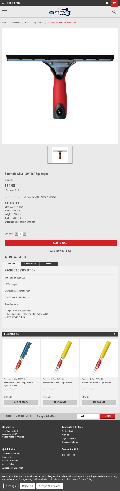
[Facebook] (6, 257)
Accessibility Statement (12, 468)
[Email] (10, 257)
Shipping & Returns (70, 442)
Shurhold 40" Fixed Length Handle (57, 383)
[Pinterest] (24, 257)
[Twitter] (20, 257)
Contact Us (7, 457)
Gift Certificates (68, 431)
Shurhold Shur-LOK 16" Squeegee (62, 23)
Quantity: (9, 233)
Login (64, 438)
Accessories (16, 23)
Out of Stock (21, 402)
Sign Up (72, 438)
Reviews (49, 264)
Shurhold (7, 379)
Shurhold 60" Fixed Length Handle (96, 383)
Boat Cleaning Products (34, 23)
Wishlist (65, 435)
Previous (111, 334)
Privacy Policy (8, 464)
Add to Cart (60, 402)
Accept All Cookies (49, 486)
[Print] (15, 257)
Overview (11, 264)
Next (115, 334)
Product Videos (30, 264)
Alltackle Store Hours (11, 453)
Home (5, 23)
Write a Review (48, 197)
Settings (11, 486)
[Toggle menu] (4, 12)
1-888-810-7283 (12, 3)
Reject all (27, 486)
